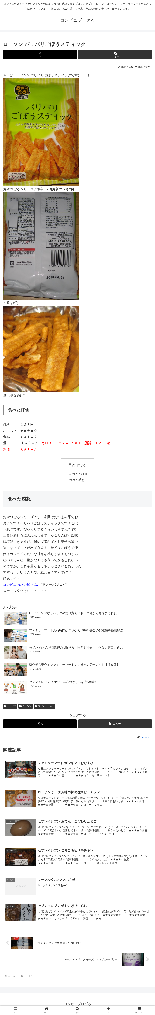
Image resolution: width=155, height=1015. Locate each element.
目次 (72, 465)
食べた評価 (80, 473)
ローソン (27, 706)
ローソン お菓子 (46, 706)
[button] (115, 54)
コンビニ (11, 706)
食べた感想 (76, 480)
